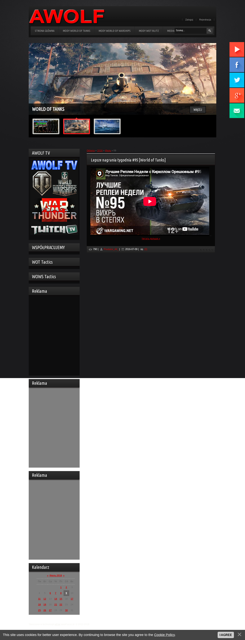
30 (66, 610)
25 (39, 610)
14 (55, 599)
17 (72, 599)
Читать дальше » (151, 238)
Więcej (198, 109)
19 (44, 604)
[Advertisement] (53, 335)
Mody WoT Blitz (149, 30)
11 (39, 599)
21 (55, 604)
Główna (91, 150)
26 (44, 610)
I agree (226, 635)
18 (39, 604)
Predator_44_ (111, 249)
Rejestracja (205, 19)
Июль (108, 150)
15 (61, 599)
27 (50, 610)
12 (44, 599)
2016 (100, 150)
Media (171, 30)
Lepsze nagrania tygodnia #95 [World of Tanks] (128, 159)
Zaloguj (189, 19)
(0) (145, 249)
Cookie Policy (164, 635)
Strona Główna (45, 30)
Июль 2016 (56, 575)
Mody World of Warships (115, 30)
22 (61, 604)
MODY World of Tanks (76, 30)
